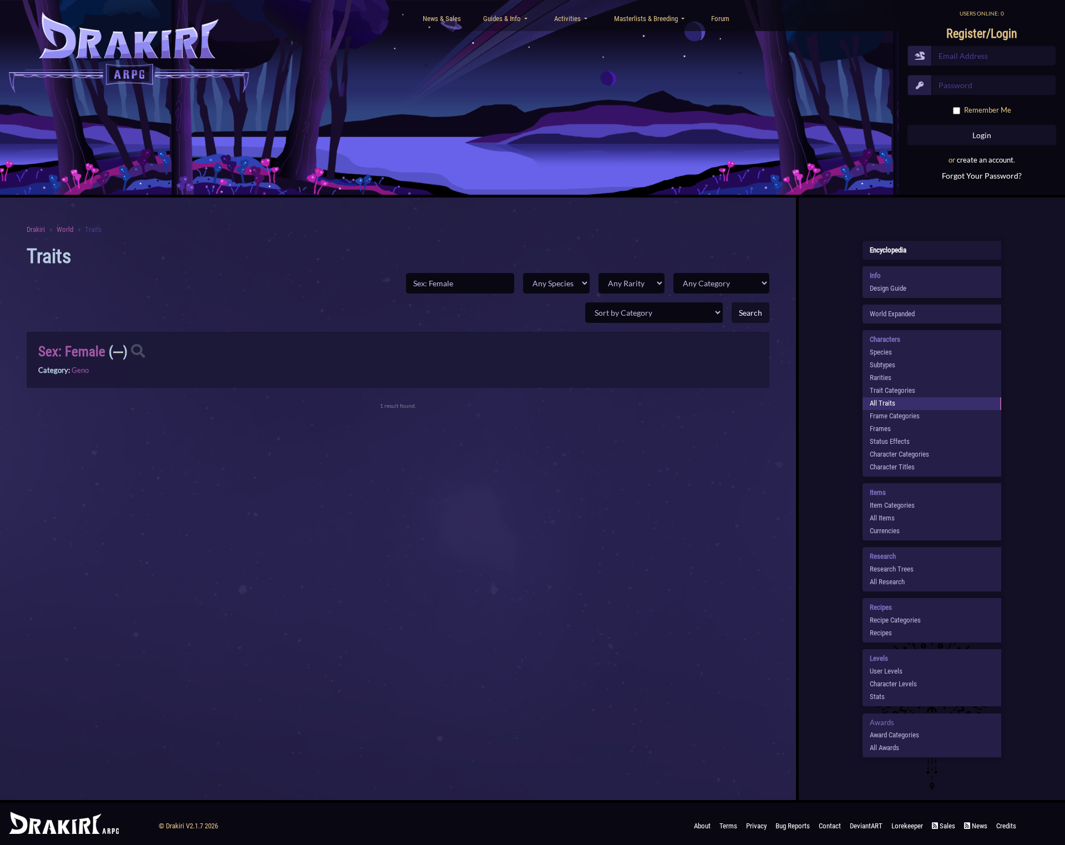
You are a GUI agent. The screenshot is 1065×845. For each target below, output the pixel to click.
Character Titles (892, 467)
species (881, 352)
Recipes (881, 633)
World (65, 229)
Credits (1006, 826)
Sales (946, 826)
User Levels (886, 671)
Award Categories (894, 735)
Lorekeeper (907, 826)
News (978, 826)
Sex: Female (71, 351)
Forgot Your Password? (982, 175)
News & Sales (442, 18)
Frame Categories (895, 416)
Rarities (880, 377)
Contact (830, 826)
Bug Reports (792, 826)
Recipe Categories (895, 620)
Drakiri (36, 229)
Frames (880, 428)
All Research (887, 582)
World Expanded (892, 314)
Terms (728, 826)
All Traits (882, 403)
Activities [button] (568, 18)
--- (118, 351)
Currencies (885, 531)
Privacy (756, 826)
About (702, 826)
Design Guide (888, 288)
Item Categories (892, 505)
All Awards (884, 747)
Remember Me (987, 109)
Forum (720, 18)
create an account (985, 159)
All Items (882, 518)
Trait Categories (892, 390)
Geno (80, 370)
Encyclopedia (888, 250)
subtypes (882, 365)
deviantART (866, 826)
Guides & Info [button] (503, 18)
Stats (877, 696)
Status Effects (890, 441)
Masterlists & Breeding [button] (646, 18)
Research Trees (892, 569)
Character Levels (893, 684)
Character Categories (899, 454)
